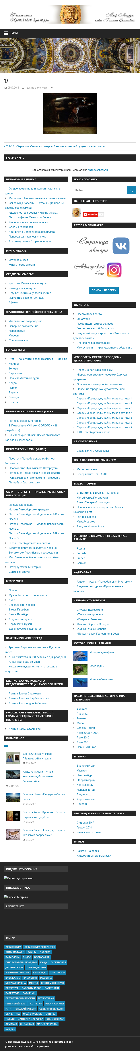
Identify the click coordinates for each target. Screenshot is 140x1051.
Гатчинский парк (87, 516)
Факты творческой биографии (95, 328)
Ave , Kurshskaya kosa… (91, 526)
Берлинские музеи (20, 624)
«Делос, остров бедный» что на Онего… (33, 212)
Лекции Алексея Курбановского (28, 698)
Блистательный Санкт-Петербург (98, 492)
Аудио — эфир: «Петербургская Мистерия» (104, 581)
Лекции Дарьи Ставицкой (24, 729)
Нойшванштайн (86, 789)
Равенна (82, 713)
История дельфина (102, 652)
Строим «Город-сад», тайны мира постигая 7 (104, 427)
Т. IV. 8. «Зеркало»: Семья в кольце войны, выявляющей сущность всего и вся (55, 146)
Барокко (45, 952)
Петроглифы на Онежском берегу (30, 217)
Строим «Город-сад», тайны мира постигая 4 (104, 413)
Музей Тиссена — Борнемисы (28, 595)
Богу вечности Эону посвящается (30, 293)
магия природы (47, 1024)
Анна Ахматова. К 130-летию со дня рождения (37, 657)
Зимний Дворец (36, 967)
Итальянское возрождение (25, 321)
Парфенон (29, 993)
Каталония (30, 978)
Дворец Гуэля (14, 967)
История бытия (18, 260)
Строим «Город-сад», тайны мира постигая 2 (104, 403)
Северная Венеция (51, 1008)
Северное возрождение (23, 326)
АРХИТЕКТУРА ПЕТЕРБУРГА (39, 947)
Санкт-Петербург (19, 571)
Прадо (13, 590)
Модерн (14, 335)
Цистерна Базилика (30, 1019)
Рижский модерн (25, 1008)
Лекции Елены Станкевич (25, 693)
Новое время (17, 330)
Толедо (13, 368)
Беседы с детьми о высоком (94, 370)
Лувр (12, 600)
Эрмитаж (11, 1024)
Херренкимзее (86, 799)
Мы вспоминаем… (88, 469)
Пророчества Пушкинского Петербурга (33, 468)
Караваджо (40, 972)
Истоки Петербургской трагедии (29, 509)
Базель (13, 402)
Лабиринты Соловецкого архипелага (32, 231)
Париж (13, 387)
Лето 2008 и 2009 (88, 732)
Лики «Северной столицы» (93, 502)
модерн (10, 1029)
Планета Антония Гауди (24, 378)
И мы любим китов (101, 679)
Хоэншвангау (85, 784)
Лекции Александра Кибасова (27, 703)
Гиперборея (58, 962)
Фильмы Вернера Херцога (93, 624)
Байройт (82, 804)
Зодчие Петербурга (17, 972)
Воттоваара (41, 957)
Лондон (13, 383)
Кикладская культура (22, 288)
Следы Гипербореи (21, 227)
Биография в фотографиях (93, 342)
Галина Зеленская (37, 87)
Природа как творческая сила (27, 236)
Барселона (15, 373)
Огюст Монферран (52, 983)
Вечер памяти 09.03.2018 (92, 474)
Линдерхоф (84, 794)
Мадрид (14, 363)
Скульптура (12, 1013)
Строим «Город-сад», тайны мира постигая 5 (104, 417)
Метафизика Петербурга (92, 497)
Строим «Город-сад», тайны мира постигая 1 (104, 398)
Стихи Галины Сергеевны (93, 450)
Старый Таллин (86, 728)
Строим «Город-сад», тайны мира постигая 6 (104, 422)
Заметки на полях (88, 851)
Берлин (13, 392)
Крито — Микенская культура (27, 283)
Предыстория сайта (89, 314)
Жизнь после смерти (22, 264)
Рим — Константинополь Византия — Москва (38, 359)
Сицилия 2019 (85, 822)
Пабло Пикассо (31, 988)
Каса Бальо (12, 978)
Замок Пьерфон (19, 609)
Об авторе (83, 319)
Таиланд (82, 718)
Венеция (14, 397)
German (82, 563)
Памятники (52, 988)
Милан (81, 723)
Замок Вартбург (19, 614)
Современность (18, 340)
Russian (81, 548)
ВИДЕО (27, 957)
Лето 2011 (82, 742)
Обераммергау (86, 780)
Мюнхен (82, 770)
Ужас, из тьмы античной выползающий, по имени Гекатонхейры (38, 776)
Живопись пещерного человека (28, 222)
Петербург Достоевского (24, 482)
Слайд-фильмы (32, 1013)
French (81, 558)
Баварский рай (86, 765)
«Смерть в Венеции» (89, 619)
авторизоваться (98, 170)
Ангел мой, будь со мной (24, 661)
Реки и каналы (54, 1003)
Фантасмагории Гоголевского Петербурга (34, 477)
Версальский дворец (22, 604)
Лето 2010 (83, 737)
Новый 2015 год (86, 747)
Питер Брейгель (15, 1003)
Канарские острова (89, 832)
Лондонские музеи (20, 619)
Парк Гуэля (12, 993)
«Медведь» (97, 666)
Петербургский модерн (20, 998)
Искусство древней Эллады (26, 297)
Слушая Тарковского (90, 609)
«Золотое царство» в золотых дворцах (33, 548)
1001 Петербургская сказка (93, 432)
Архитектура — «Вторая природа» (30, 241)
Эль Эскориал (55, 1019)
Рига (8, 1008)
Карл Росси (57, 972)
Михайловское (86, 521)
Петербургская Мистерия (25, 420)
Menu (15, 33)
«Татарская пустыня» (90, 614)
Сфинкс (50, 1013)
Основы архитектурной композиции (99, 384)
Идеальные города (20, 504)
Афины (13, 302)
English (81, 553)
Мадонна (46, 978)
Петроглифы (46, 998)
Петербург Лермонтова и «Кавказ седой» (34, 472)
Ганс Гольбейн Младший (21, 962)
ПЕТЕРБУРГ (11, 988)
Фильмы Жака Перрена (91, 629)
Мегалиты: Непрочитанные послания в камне (37, 198)
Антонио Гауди (14, 952)
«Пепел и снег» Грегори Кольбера (98, 633)
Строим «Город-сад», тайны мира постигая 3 (104, 408)
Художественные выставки (94, 855)
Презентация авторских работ (96, 323)
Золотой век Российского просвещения (33, 552)
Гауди (43, 962)
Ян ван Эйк (27, 1024)
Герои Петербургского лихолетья (29, 543)
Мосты (33, 983)
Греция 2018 (84, 827)
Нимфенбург (85, 775)
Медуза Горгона (15, 983)
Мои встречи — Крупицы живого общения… (104, 347)
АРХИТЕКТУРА (13, 947)
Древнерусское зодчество (25, 628)
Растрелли (35, 1003)
